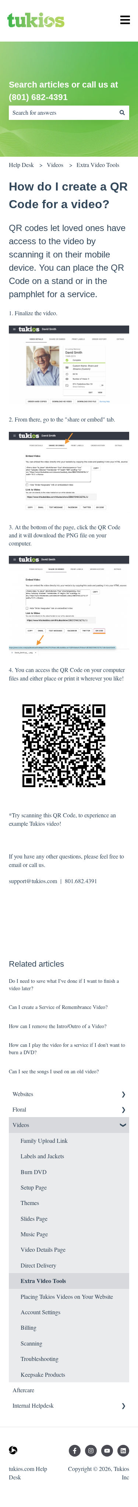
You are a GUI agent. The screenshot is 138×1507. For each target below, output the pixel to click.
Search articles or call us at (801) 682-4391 (63, 91)
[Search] (122, 113)
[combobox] (62, 113)
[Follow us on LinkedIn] (123, 1451)
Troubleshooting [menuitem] (40, 1358)
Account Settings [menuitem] (40, 1312)
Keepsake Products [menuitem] (43, 1374)
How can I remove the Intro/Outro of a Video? (57, 1026)
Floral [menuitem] (19, 1109)
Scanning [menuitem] (31, 1343)
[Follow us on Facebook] (75, 1451)
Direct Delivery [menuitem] (38, 1265)
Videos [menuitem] (21, 1125)
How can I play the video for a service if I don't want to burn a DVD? (67, 1048)
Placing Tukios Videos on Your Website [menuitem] (67, 1296)
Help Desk (21, 164)
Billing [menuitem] (28, 1327)
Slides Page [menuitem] (34, 1218)
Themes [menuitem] (30, 1202)
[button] (123, 1094)
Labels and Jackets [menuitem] (42, 1156)
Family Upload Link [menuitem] (44, 1140)
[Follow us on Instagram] (91, 1451)
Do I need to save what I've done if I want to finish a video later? (64, 984)
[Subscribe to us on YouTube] (107, 1451)
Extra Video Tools (98, 164)
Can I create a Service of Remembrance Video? (58, 1006)
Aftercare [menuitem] (23, 1390)
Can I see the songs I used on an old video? (54, 1071)
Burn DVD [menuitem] (34, 1172)
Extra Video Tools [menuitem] (43, 1280)
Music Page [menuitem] (34, 1234)
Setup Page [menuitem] (34, 1187)
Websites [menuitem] (23, 1094)
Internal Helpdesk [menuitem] (33, 1405)
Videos (55, 164)
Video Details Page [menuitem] (43, 1249)
